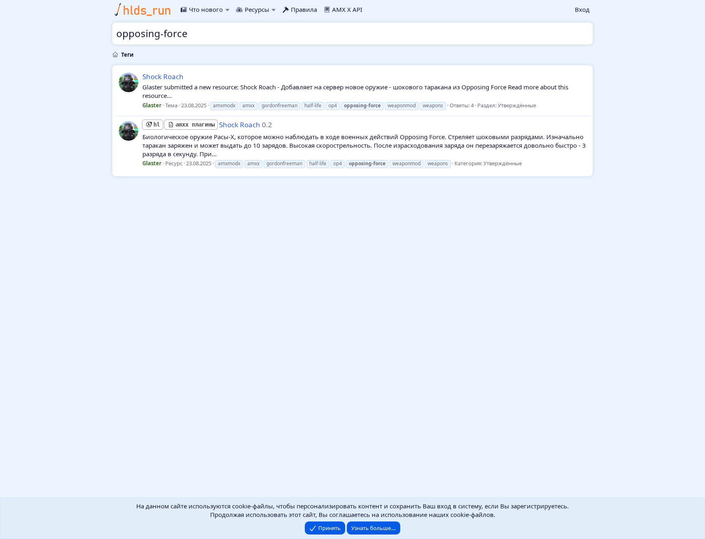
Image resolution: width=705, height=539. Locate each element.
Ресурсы (257, 9)
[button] (227, 9)
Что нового (206, 9)
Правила (304, 9)
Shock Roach (163, 76)
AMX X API (347, 9)
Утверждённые (517, 105)
